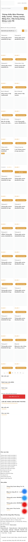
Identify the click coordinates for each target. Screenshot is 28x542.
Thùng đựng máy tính (6, 476)
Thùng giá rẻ (4, 35)
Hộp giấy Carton (5, 119)
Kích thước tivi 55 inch (6, 470)
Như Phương (12, 531)
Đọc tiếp (21, 172)
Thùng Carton (13, 524)
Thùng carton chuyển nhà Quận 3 (9, 455)
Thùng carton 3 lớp (19, 63)
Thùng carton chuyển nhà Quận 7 (9, 460)
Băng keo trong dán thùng (7, 473)
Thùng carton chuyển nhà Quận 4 (9, 457)
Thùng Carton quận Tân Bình (7, 466)
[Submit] (25, 8)
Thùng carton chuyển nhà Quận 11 (9, 465)
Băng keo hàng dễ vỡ (22, 531)
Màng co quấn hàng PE (6, 478)
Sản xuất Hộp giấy (5, 471)
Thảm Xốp (16, 529)
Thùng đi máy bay (19, 147)
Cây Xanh (3, 526)
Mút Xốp (22, 529)
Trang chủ (4, 22)
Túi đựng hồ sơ (4, 475)
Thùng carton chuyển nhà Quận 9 (9, 462)
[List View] (26, 31)
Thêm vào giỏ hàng (7, 59)
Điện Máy (6, 531)
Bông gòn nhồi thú (23, 528)
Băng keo (17, 344)
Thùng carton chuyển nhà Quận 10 (9, 463)
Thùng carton (4, 147)
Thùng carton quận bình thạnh (8, 468)
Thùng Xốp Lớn (4, 528)
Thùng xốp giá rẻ (13, 528)
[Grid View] (23, 31)
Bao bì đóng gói (5, 91)
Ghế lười (11, 529)
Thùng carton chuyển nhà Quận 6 (9, 458)
